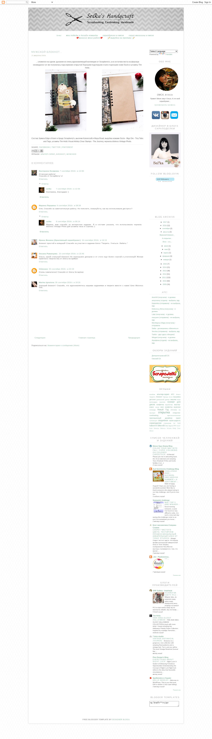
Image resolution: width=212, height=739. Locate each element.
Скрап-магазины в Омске (141, 35)
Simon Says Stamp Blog (162, 446)
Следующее (40, 338)
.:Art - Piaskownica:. (161, 557)
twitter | (57, 147)
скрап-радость (174, 420)
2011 (164, 277)
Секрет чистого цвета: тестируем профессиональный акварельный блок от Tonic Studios (165, 534)
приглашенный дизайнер (160, 418)
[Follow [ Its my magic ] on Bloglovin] (165, 181)
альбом (152, 394)
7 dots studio (158, 636)
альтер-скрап (48, 154)
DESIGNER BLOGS (121, 719)
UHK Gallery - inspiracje (162, 591)
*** (166, 559)
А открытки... (167, 238)
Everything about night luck (163, 661)
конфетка (160, 404)
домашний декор (162, 399)
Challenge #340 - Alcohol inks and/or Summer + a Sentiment (171, 476)
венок (171, 397)
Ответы (45, 184)
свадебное (163, 420)
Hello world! (161, 680)
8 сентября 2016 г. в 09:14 (68, 221)
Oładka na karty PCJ (171, 594)
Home (59, 35)
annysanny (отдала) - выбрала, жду (166, 300)
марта (166, 253)
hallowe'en (153, 426)
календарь (153, 402)
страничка (167, 423)
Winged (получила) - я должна (163, 337)
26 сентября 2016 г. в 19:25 (67, 282)
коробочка (169, 404)
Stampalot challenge (161, 500)
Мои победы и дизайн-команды (82, 35)
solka (48, 189)
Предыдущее (134, 338)
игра (178, 399)
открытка (164, 412)
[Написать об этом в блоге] (35, 150)
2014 (164, 267)
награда (152, 410)
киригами (162, 402)
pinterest (67, 147)
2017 (165, 222)
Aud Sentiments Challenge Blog (166, 469)
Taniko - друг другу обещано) (163, 334)
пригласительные (173, 415)
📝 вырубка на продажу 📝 (121, 38)
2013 (164, 271)
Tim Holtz (157, 616)
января (166, 259)
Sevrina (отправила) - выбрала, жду (166, 331)
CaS (178, 423)
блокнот (60, 154)
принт (178, 418)
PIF (175, 426)
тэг (174, 423)
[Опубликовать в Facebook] (41, 150)
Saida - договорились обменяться (165, 328)
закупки (173, 399)
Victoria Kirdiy (171, 428)
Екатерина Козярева (49, 171)
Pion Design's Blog (160, 657)
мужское (71, 154)
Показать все (176, 575)
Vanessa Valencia (159, 428)
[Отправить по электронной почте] (32, 150)
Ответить (43, 179)
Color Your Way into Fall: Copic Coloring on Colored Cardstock (165, 451)
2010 (164, 281)
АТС (172, 394)
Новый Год (163, 409)
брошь (165, 397)
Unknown (43, 269)
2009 (164, 284)
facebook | (45, 147)
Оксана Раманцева (48, 254)
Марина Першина (47, 205)
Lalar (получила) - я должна (162, 314)
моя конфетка (166, 407)
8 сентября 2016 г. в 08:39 (69, 205)
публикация (153, 420)
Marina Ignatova (46, 282)
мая (166, 249)
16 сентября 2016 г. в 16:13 (94, 240)
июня (166, 246)
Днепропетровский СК (160, 356)
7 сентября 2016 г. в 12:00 (72, 171)
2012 (164, 274)
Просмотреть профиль (165, 105)
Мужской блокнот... (167, 235)
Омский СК (156, 359)
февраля (165, 256)
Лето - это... (167, 242)
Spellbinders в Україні (162, 678)
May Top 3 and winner (172, 503)
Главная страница (87, 338)
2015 (165, 264)
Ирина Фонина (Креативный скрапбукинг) (60, 240)
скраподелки (155, 423)
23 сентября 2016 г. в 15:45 (71, 254)
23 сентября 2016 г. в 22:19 (61, 269)
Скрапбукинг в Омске (113, 35)
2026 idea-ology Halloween (162, 619)
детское (152, 399)
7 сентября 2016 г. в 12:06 (68, 189)
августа (166, 232)
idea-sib (161, 425)
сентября (166, 228)
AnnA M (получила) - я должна (163, 297)
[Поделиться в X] (38, 150)
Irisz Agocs (169, 426)
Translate (168, 54)
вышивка (176, 397)
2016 (164, 225)
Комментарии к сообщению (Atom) (63, 345)
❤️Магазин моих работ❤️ (89, 38)
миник (157, 407)
